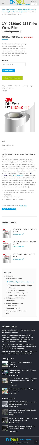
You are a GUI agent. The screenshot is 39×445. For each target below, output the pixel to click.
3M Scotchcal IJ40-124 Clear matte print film (25, 230)
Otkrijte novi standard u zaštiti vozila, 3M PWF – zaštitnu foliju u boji (22, 371)
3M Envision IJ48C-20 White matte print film (24, 243)
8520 (25, 205)
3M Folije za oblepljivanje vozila (15, 298)
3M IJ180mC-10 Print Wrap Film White (24, 255)
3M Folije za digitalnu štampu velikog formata (21, 282)
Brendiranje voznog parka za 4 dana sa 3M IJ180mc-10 (20, 363)
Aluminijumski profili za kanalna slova (16, 311)
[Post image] (5, 364)
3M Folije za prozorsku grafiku (16, 290)
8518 (21, 205)
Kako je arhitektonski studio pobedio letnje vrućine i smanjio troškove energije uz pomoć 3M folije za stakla (23, 380)
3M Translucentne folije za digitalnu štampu (20, 285)
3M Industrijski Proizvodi (13, 308)
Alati (7, 313)
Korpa (34, 1)
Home (3, 9)
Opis (3, 141)
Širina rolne (5, 60)
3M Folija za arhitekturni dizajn (14, 303)
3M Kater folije (10, 276)
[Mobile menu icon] (3, 3)
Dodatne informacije (8, 145)
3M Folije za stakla (11, 305)
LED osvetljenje (10, 300)
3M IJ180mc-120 (18, 175)
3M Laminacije (12, 288)
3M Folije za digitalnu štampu (24, 9)
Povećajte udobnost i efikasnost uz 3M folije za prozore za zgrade (22, 390)
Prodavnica (10, 9)
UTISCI (4, 149)
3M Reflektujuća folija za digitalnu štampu (19, 293)
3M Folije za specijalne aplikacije (17, 295)
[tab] (19, 140)
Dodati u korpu (8, 70)
